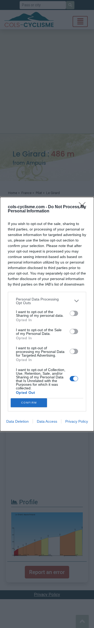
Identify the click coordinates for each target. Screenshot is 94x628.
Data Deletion (17, 421)
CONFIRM (29, 402)
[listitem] (47, 301)
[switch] (74, 313)
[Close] (84, 207)
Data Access (47, 421)
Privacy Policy (76, 421)
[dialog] (47, 314)
